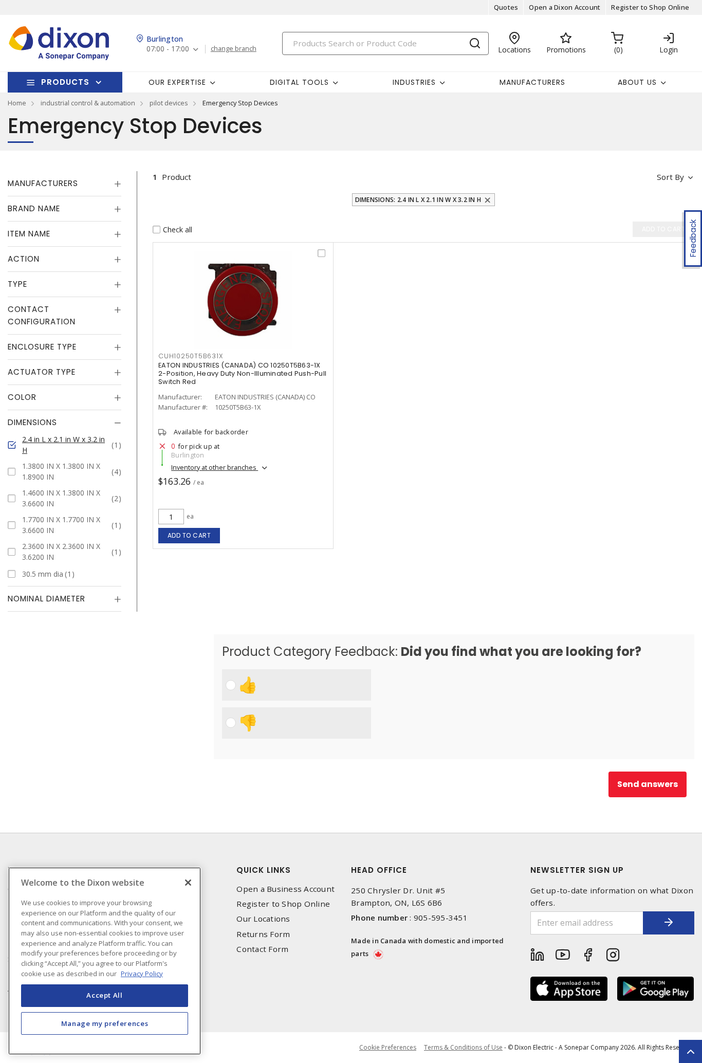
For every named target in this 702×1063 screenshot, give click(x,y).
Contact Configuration (42, 315)
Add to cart (189, 535)
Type (17, 284)
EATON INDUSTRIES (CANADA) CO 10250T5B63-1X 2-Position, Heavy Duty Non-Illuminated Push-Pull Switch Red (242, 373)
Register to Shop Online (650, 7)
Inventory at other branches (214, 467)
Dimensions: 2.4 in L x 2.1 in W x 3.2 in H (418, 199)
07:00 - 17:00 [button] (167, 49)
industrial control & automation (88, 102)
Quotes (506, 7)
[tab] (64, 183)
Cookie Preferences (387, 1047)
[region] (104, 961)
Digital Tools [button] (299, 82)
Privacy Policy (142, 973)
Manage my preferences (105, 1023)
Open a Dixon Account (564, 7)
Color (22, 397)
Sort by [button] (670, 177)
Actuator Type (42, 371)
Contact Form (262, 949)
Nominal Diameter (46, 598)
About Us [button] (637, 82)
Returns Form (263, 934)
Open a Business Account (285, 889)
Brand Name (34, 208)
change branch (233, 49)
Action (24, 258)
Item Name (29, 233)
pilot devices (169, 102)
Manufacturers (532, 82)
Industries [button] (414, 82)
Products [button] (65, 82)
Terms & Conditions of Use (463, 1047)
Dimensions (32, 422)
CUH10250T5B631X (190, 356)
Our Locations (263, 919)
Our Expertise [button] (177, 82)
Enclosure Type (42, 346)
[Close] (188, 882)
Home (17, 102)
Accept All (104, 995)
